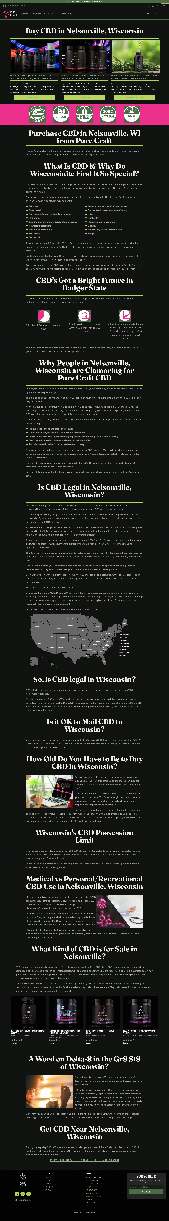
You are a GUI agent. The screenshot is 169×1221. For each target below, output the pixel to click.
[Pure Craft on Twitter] (3, 6)
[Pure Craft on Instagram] (8, 6)
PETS (64, 14)
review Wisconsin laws (117, 1101)
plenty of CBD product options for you (70, 983)
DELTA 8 (48, 1190)
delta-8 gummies (35, 1117)
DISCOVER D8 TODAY (84, 98)
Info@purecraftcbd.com (23, 1200)
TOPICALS (47, 14)
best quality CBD (59, 410)
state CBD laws (48, 706)
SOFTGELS (56, 14)
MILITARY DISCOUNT (94, 1193)
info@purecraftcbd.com (18, 5)
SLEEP (47, 1180)
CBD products (76, 556)
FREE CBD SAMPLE (93, 1180)
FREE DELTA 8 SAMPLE (95, 1184)
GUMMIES (24, 14)
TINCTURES (36, 14)
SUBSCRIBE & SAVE (93, 1196)
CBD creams (114, 967)
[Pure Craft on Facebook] (6, 6)
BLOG (70, 14)
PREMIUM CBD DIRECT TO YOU (135, 98)
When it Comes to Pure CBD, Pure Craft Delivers (134, 77)
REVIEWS (89, 1199)
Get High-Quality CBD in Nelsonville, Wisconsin (31, 77)
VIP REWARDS (91, 1190)
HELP (157, 14)
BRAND (148, 14)
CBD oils (100, 967)
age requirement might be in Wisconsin (120, 810)
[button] (16, 1040)
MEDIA (88, 1187)
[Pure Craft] (9, 14)
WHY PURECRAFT (93, 1202)
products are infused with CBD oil (51, 243)
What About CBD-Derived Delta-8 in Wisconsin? (82, 77)
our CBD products (133, 419)
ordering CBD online (118, 743)
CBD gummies (79, 974)
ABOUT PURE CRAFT (94, 1177)
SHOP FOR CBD (34, 98)
